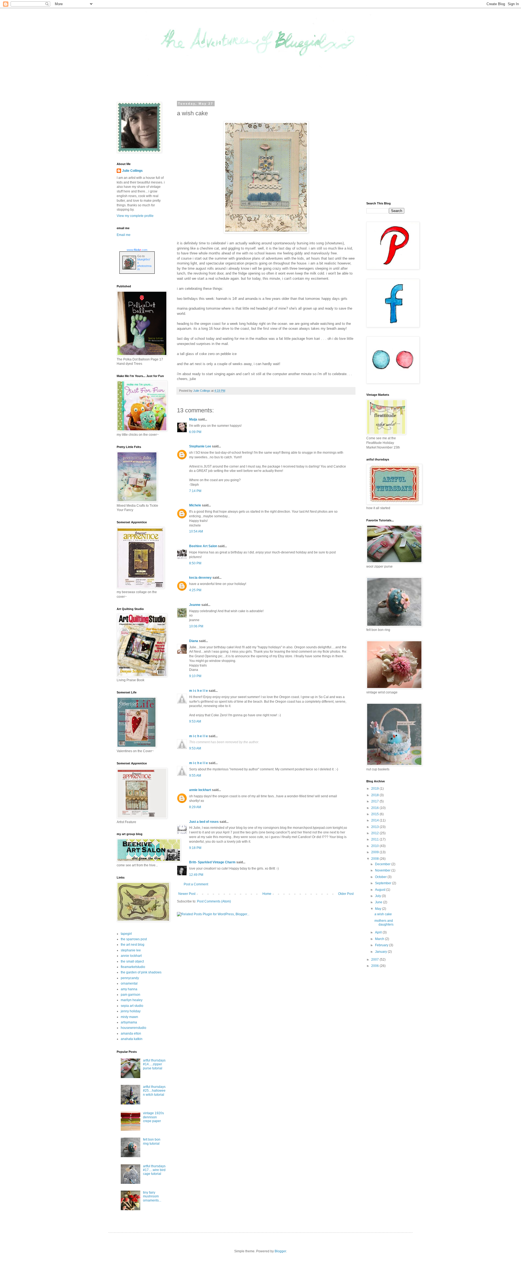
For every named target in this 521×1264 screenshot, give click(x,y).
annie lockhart (200, 790)
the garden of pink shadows (141, 972)
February (382, 945)
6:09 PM (195, 432)
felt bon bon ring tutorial (151, 1141)
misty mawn (129, 1017)
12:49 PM (196, 875)
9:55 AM (195, 775)
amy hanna (129, 989)
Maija (193, 419)
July (378, 896)
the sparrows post (134, 939)
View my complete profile (135, 216)
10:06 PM (196, 626)
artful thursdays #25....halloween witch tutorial (154, 1091)
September (383, 883)
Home (266, 894)
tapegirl (126, 934)
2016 (375, 808)
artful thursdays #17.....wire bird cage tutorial (154, 1170)
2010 (375, 846)
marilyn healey (131, 1000)
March (380, 939)
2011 (375, 839)
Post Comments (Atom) (214, 901)
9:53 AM (195, 721)
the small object (132, 961)
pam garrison (130, 995)
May (378, 909)
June (379, 902)
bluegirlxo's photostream (144, 264)
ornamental (129, 983)
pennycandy (130, 978)
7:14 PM (195, 491)
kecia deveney (200, 578)
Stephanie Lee (200, 446)
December (383, 864)
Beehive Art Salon (203, 546)
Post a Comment (196, 884)
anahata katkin (131, 1039)
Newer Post (186, 894)
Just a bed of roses (204, 822)
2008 (375, 859)
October (381, 877)
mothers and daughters (383, 922)
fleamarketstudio (133, 967)
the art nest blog (132, 945)
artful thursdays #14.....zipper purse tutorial (154, 1064)
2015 (375, 814)
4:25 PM (195, 590)
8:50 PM (195, 563)
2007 (375, 959)
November (383, 870)
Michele (195, 505)
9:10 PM (195, 676)
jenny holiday (131, 1011)
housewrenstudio (133, 1028)
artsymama (129, 1022)
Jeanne (195, 605)
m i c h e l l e (198, 691)
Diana (193, 641)
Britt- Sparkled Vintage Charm (212, 862)
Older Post (346, 894)
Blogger (280, 1251)
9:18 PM (195, 848)
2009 (375, 852)
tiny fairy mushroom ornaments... (152, 1196)
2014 (375, 820)
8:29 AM (195, 807)
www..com (137, 249)
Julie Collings (132, 171)
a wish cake (383, 914)
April (379, 932)
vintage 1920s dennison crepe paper (153, 1117)
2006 (375, 966)
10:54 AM (196, 531)
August (380, 890)
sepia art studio (132, 1006)
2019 (375, 788)
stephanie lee (131, 950)
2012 (375, 833)
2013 (375, 827)
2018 (375, 795)
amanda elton (131, 1033)
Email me (124, 235)
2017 (375, 801)
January (381, 952)
